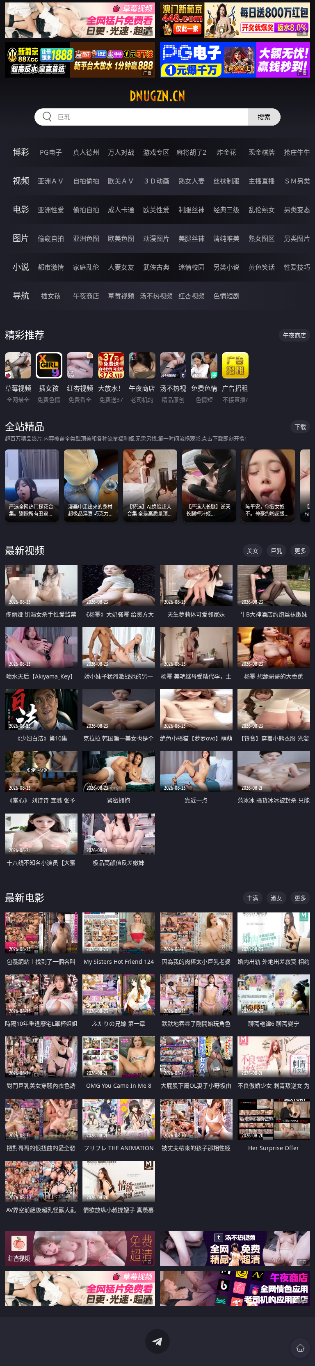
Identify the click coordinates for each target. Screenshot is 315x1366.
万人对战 (121, 152)
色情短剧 (226, 295)
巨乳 (276, 551)
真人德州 (86, 152)
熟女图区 (262, 238)
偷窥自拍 (51, 238)
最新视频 (24, 550)
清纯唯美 (226, 238)
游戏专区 (156, 152)
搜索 (264, 116)
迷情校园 (191, 267)
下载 (300, 427)
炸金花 (226, 152)
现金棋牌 (262, 152)
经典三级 (226, 209)
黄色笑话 (262, 267)
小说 (21, 267)
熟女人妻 (191, 181)
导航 (21, 295)
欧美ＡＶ (121, 181)
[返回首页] (300, 1348)
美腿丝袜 (191, 238)
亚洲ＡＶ (51, 181)
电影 (21, 209)
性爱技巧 (297, 267)
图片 (21, 238)
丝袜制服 (226, 181)
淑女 (276, 898)
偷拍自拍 (86, 209)
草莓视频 (121, 295)
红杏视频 (191, 295)
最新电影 (24, 897)
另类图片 (297, 238)
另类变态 (297, 209)
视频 (21, 180)
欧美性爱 (156, 209)
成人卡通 (121, 209)
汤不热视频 (156, 295)
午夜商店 (86, 295)
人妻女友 (121, 267)
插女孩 (51, 295)
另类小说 (226, 267)
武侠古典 (156, 267)
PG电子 (51, 152)
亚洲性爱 (51, 209)
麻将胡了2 (191, 152)
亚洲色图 (86, 238)
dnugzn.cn (157, 96)
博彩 (21, 152)
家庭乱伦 (86, 267)
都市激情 (51, 267)
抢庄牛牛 (297, 152)
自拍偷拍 (86, 181)
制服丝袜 (191, 209)
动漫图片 (156, 238)
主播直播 (262, 181)
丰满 (252, 898)
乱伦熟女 (262, 209)
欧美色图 (121, 238)
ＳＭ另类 (297, 181)
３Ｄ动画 (156, 181)
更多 (300, 551)
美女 (252, 551)
